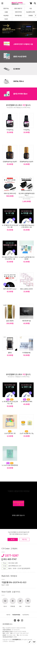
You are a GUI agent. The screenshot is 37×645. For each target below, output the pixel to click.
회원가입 (24, 539)
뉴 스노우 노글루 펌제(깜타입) (10, 465)
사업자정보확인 (25, 614)
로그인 (12, 539)
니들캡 (6, 12)
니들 (30, 8)
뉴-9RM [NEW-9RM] (26, 401)
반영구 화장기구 (18, 8)
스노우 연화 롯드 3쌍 (9, 433)
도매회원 (30, 15)
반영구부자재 (18, 12)
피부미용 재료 (18, 15)
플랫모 (10, 352)
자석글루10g (9, 130)
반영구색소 (6, 8)
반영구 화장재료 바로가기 (18, 503)
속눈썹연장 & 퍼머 (30, 12)
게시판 (6, 19)
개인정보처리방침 (16, 614)
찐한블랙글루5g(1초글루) (26, 161)
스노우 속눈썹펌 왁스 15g (26, 433)
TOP (34, 642)
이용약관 (8, 614)
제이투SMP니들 (26, 321)
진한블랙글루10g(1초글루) (10, 161)
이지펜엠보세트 (26, 352)
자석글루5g (26, 130)
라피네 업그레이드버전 (10, 193)
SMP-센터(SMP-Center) (9, 289)
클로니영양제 (9, 321)
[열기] (2, 3)
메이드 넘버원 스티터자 (26, 289)
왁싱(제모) (6, 15)
